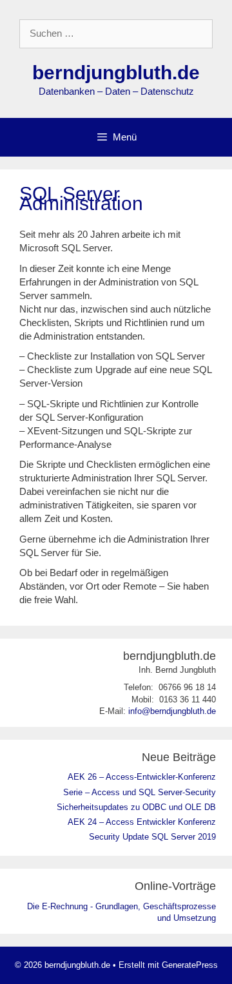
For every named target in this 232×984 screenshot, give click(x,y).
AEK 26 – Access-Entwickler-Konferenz (142, 777)
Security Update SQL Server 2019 (152, 837)
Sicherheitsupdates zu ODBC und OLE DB (136, 807)
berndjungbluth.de (116, 72)
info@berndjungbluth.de (172, 711)
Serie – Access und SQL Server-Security (139, 792)
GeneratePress (190, 965)
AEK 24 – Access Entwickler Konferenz (142, 822)
